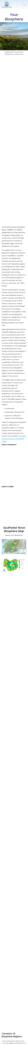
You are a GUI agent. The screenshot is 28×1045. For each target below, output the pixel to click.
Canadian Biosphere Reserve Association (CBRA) (14, 439)
